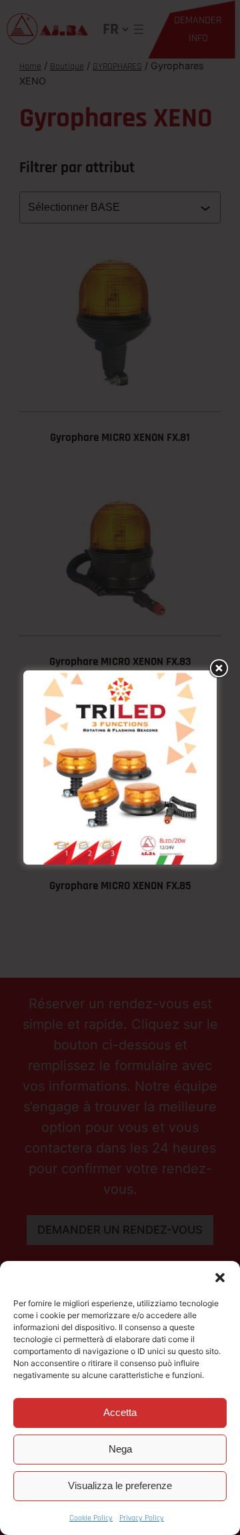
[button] (220, 1277)
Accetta (120, 1412)
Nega (120, 1449)
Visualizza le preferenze (120, 1485)
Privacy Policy (141, 1518)
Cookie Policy (91, 1518)
